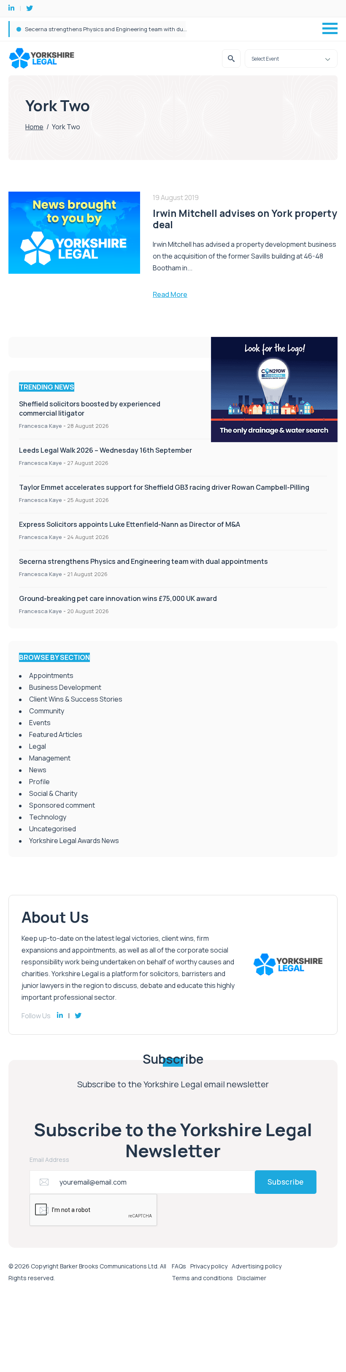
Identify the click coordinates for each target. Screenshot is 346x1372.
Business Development (65, 687)
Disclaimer (251, 1278)
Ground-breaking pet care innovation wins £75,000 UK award (118, 598)
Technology (47, 817)
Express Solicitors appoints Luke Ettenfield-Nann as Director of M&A (129, 524)
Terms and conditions (202, 1278)
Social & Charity (53, 793)
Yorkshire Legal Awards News (74, 840)
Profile (39, 781)
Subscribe (286, 1182)
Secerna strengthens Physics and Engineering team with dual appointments (143, 561)
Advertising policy (256, 1266)
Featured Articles (55, 734)
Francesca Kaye (40, 426)
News (37, 769)
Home (34, 126)
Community (46, 710)
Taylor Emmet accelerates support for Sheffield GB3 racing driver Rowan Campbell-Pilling (164, 487)
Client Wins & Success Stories (75, 699)
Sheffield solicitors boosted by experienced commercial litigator (109, 29)
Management (49, 758)
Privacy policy (208, 1266)
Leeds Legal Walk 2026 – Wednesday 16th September (105, 450)
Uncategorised (52, 828)
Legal (37, 746)
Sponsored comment (62, 805)
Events (40, 722)
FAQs (179, 1266)
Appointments (51, 675)
